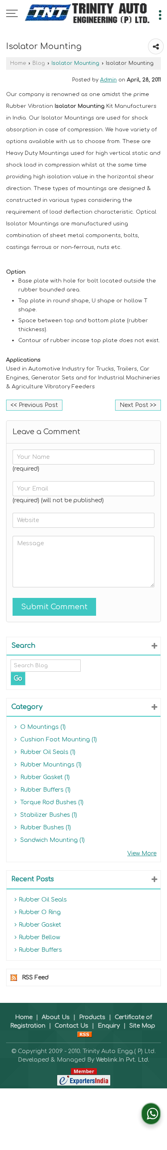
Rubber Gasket (40, 925)
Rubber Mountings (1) (50, 765)
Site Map (142, 1026)
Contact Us (71, 1026)
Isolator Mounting (75, 63)
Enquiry (109, 1026)
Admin (108, 80)
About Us (56, 1017)
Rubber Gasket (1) (44, 777)
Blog (38, 63)
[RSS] (84, 1034)
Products (92, 1017)
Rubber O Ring (40, 912)
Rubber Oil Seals (43, 900)
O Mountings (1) (42, 727)
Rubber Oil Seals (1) (47, 752)
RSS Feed (35, 977)
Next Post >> (138, 405)
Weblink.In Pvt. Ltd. (122, 1060)
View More (141, 853)
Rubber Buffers (40, 950)
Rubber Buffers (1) (45, 790)
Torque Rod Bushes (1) (51, 802)
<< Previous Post (34, 405)
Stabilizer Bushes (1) (48, 815)
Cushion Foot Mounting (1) (58, 740)
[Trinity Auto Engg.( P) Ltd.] (87, 14)
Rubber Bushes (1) (45, 827)
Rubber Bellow (39, 937)
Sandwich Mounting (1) (52, 840)
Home (18, 63)
